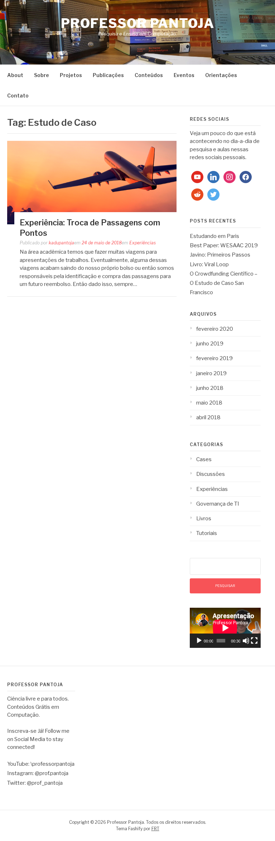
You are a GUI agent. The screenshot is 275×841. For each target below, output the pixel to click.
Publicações (108, 75)
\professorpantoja (52, 764)
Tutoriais (206, 533)
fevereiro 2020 (214, 329)
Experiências (142, 242)
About (15, 75)
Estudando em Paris (214, 236)
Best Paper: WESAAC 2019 (224, 245)
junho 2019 (209, 343)
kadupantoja (61, 242)
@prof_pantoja (45, 783)
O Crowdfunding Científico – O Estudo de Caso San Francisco (223, 283)
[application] (225, 628)
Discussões (210, 474)
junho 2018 (209, 388)
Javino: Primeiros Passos (220, 255)
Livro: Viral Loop (209, 264)
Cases (204, 459)
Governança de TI (217, 504)
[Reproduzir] (199, 640)
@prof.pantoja (51, 773)
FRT (155, 828)
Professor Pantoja (137, 23)
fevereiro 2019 (214, 358)
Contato (18, 95)
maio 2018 (209, 403)
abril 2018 (208, 417)
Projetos (71, 75)
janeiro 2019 (211, 373)
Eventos (184, 75)
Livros (203, 518)
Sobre (41, 75)
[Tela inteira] (254, 640)
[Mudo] (246, 640)
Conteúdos (149, 75)
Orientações (221, 75)
